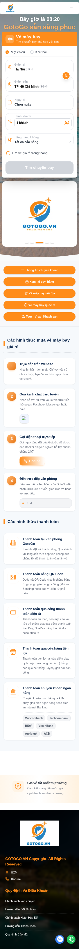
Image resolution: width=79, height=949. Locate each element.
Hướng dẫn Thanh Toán (20, 926)
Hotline (34, 461)
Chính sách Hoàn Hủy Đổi (21, 917)
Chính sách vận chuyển (20, 901)
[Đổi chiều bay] (66, 76)
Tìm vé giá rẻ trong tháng (29, 153)
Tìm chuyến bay (39, 168)
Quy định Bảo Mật (16, 934)
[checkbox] (8, 153)
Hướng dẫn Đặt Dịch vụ (20, 909)
